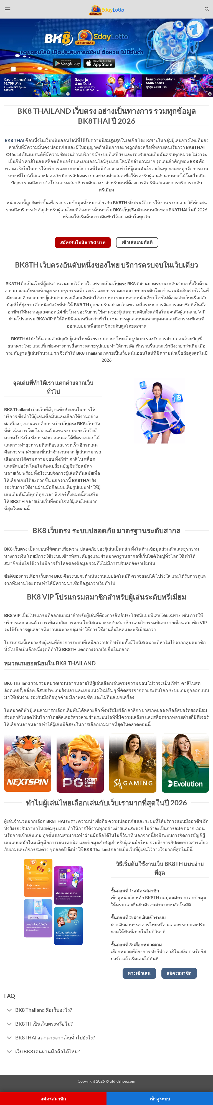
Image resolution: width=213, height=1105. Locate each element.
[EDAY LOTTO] (106, 9)
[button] (7, 9)
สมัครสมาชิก (53, 1098)
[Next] (202, 89)
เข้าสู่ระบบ (160, 1098)
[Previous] (11, 89)
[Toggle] (9, 1010)
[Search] (207, 9)
